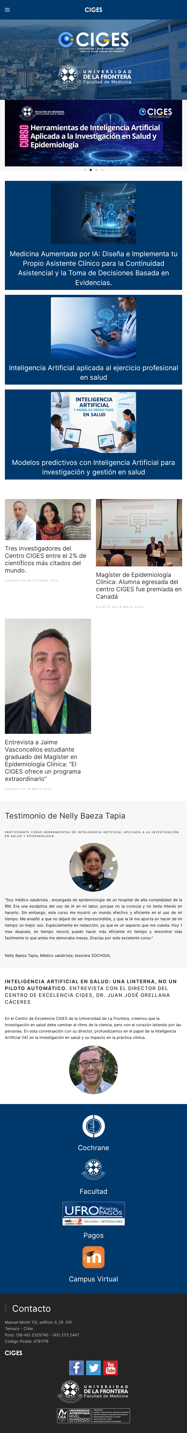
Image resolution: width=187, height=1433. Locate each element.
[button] (7, 10)
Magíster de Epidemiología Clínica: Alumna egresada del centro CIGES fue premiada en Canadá (139, 585)
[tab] (85, 170)
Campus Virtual (93, 1279)
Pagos (94, 1235)
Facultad (93, 1191)
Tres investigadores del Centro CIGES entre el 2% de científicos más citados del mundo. (45, 559)
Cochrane (93, 1148)
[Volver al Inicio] (93, 10)
